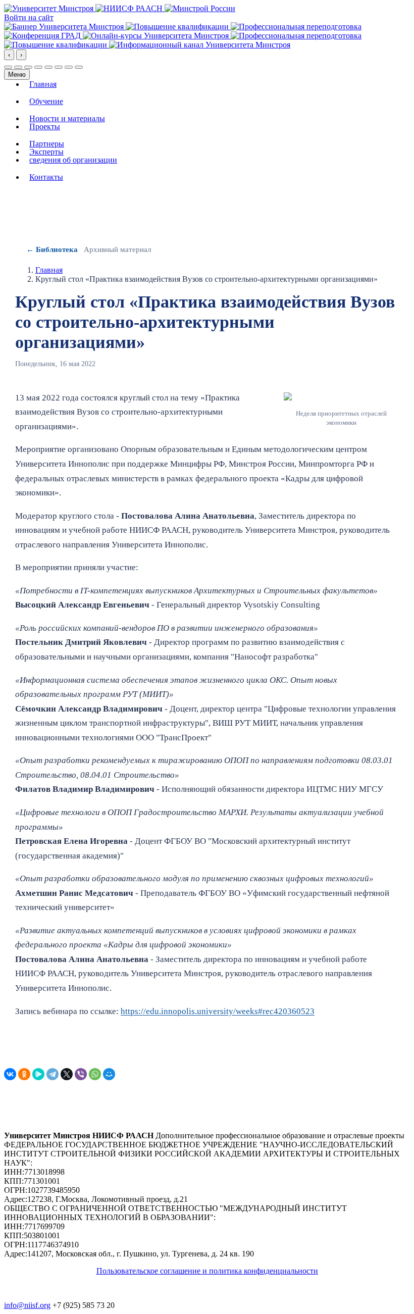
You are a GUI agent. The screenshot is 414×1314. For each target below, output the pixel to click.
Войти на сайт (29, 17)
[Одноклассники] (24, 1074)
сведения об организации (73, 160)
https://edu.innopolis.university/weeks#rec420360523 (218, 1011)
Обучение (46, 101)
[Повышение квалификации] (178, 26)
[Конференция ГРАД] (43, 35)
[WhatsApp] (95, 1074)
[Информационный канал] (199, 44)
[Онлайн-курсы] (157, 35)
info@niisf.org (27, 1305)
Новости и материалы (67, 118)
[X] (67, 1074)
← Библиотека (52, 249)
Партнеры (46, 143)
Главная (43, 84)
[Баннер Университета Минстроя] (65, 26)
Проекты (44, 126)
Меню (17, 74)
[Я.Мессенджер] (38, 1074)
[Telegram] (52, 1074)
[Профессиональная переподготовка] (296, 26)
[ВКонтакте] (10, 1074)
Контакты (46, 177)
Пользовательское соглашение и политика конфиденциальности (207, 1271)
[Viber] (81, 1074)
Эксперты (46, 152)
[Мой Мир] (109, 1074)
